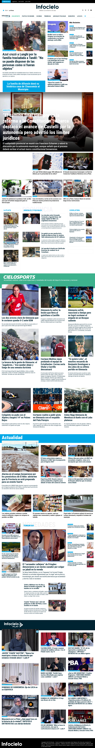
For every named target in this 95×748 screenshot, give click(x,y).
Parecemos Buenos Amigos (74, 670)
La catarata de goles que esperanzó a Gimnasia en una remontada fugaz (76, 37)
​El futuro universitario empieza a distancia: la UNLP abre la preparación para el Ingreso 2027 (53, 460)
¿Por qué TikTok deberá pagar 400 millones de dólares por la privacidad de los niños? (47, 173)
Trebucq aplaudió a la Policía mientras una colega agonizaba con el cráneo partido (77, 564)
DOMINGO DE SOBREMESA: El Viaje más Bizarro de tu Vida (52, 699)
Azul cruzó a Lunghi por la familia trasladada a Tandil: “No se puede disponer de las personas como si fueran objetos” (23, 61)
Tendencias (35, 169)
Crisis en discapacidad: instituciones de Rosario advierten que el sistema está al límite (80, 481)
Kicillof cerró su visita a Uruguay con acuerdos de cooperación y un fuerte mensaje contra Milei (56, 37)
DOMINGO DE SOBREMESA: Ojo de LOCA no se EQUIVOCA (19, 688)
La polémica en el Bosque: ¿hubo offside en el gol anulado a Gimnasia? (77, 46)
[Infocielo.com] (47, 7)
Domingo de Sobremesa (7, 684)
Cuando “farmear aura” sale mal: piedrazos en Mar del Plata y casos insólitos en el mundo (35, 603)
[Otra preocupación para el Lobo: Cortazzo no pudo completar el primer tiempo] (89, 54)
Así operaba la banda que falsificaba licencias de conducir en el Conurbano (53, 250)
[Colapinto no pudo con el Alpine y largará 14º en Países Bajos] (16, 400)
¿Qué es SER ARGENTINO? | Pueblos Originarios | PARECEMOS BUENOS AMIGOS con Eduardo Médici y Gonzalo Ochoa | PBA (80, 676)
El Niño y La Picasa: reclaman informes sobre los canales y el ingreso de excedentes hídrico (76, 214)
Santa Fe (43, 476)
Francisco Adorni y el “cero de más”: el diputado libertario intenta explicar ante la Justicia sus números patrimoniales (76, 223)
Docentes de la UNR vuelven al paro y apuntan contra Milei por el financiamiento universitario (11, 536)
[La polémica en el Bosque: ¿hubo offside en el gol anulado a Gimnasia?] (89, 45)
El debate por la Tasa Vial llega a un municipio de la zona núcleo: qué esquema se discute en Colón (57, 61)
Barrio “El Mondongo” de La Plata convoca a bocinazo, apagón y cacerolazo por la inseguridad (10, 264)
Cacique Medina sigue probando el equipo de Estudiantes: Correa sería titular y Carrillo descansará (53, 364)
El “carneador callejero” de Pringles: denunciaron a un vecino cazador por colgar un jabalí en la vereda (43, 567)
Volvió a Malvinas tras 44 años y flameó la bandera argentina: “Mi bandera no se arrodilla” (34, 586)
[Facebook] (88, 10)
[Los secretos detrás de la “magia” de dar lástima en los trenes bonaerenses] (90, 554)
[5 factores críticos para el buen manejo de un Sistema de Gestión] (90, 527)
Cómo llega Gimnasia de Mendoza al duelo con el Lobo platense (78, 417)
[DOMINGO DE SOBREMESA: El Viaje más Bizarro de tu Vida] (53, 689)
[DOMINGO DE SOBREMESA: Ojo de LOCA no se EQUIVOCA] (20, 674)
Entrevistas (4, 716)
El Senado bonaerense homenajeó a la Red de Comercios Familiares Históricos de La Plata (77, 173)
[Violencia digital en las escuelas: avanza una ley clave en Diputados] (89, 231)
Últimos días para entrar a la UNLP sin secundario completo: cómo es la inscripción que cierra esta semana (80, 460)
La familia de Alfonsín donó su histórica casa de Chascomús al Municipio (23, 86)
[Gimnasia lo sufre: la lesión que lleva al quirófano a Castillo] (53, 297)
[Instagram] (86, 10)
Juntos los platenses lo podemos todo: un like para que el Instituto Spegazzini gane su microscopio (16, 200)
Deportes (71, 26)
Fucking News (44, 645)
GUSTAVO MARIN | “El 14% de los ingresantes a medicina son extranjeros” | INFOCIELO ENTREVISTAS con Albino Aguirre (79, 650)
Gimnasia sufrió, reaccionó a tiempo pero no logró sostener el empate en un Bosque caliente (79, 315)
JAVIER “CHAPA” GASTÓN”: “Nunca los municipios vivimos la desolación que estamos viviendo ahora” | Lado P (18, 655)
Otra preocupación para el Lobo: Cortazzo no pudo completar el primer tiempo (76, 54)
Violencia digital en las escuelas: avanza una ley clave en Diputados (77, 230)
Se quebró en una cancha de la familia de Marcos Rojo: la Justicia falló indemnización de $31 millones (53, 235)
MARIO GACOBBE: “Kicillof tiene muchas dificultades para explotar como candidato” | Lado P (52, 675)
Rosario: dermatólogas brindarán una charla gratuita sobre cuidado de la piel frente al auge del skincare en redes (76, 546)
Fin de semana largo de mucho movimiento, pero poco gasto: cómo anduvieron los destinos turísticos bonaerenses (10, 556)
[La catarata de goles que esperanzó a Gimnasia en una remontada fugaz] (89, 37)
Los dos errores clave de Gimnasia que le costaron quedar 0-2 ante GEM (20, 319)
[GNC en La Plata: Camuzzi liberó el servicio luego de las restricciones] (78, 188)
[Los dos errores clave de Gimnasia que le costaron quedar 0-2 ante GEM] (20, 300)
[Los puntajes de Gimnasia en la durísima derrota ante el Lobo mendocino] (89, 28)
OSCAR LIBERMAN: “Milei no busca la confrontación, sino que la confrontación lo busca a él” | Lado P (53, 727)
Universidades (44, 455)
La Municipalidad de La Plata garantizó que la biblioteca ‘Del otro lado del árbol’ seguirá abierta (11, 227)
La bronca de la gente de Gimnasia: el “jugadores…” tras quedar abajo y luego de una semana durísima (19, 365)
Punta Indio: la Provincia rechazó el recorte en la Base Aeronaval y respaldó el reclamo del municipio (78, 515)
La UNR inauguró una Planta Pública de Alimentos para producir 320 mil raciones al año (10, 575)
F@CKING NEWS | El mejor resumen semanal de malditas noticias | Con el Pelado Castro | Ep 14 (53, 650)
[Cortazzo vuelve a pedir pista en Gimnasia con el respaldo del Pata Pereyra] (47, 400)
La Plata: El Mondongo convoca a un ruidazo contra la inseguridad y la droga (11, 246)
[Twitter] (83, 10)
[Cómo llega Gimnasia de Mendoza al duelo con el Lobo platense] (78, 400)
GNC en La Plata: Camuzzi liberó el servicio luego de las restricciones (76, 200)
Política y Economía (9, 50)
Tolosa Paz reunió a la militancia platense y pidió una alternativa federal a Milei (57, 84)
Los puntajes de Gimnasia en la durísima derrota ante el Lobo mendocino (77, 29)
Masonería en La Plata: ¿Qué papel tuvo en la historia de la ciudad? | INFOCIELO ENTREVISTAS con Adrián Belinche (19, 721)
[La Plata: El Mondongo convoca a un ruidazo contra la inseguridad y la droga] (11, 238)
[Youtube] (91, 10)
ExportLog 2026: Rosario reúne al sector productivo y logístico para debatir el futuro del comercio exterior (53, 481)
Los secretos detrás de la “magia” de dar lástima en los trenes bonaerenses (76, 555)
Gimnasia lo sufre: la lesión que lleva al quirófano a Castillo (50, 313)
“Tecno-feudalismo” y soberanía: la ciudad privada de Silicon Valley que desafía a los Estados (77, 536)
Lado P (3, 650)
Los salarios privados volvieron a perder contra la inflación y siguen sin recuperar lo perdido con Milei (15, 515)
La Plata (4, 196)
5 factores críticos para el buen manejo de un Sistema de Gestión (76, 526)
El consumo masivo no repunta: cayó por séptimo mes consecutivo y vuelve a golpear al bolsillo (47, 515)
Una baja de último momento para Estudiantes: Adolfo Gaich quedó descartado (77, 63)
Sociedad (66, 169)
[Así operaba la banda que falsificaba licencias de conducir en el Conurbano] (31, 252)
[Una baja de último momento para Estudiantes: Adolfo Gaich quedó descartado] (89, 62)
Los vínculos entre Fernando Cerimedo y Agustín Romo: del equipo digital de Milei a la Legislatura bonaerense (51, 218)
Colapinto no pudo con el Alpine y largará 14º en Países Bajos (16, 417)
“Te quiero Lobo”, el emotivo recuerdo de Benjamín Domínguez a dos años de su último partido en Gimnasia (79, 364)
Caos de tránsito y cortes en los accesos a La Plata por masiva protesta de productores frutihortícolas (47, 200)
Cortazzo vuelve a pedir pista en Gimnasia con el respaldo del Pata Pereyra (47, 417)
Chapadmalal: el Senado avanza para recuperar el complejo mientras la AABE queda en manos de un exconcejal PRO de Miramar (77, 240)
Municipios (51, 56)
